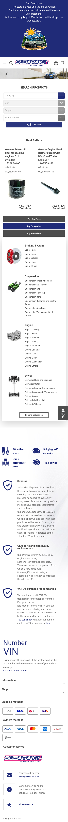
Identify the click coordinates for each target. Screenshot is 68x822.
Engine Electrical (32, 345)
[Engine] (14, 335)
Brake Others (31, 266)
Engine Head (31, 333)
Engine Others (31, 366)
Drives (28, 375)
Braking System (34, 245)
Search (37, 124)
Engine (29, 325)
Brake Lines (30, 262)
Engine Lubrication (33, 361)
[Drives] (14, 386)
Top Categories (34, 226)
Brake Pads (30, 250)
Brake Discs (30, 254)
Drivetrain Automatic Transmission (41, 392)
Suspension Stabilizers (35, 308)
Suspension (32, 276)
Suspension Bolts (33, 297)
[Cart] (56, 63)
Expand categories (34, 415)
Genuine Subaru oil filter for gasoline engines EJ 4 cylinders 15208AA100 (15, 156)
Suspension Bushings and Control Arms (40, 302)
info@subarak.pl (29, 776)
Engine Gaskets (32, 350)
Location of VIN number (15, 670)
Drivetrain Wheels (33, 404)
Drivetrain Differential (35, 400)
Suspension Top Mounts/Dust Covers (39, 314)
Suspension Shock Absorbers (38, 281)
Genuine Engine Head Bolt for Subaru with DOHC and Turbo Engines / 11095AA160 (50, 156)
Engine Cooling (32, 329)
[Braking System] (14, 256)
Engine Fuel (30, 353)
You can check (24, 619)
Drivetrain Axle (31, 396)
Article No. (10, 167)
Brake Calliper (31, 258)
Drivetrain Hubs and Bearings (38, 380)
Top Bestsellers (34, 233)
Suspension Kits (32, 289)
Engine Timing (31, 341)
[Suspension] (14, 286)
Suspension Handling (35, 293)
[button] (11, 63)
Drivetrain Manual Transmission (40, 388)
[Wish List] (62, 63)
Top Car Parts (34, 219)
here (48, 623)
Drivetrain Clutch (32, 384)
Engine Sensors (32, 337)
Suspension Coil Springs (36, 284)
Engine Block (31, 358)
